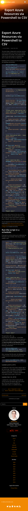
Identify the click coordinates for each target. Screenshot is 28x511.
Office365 (14, 447)
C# (14, 440)
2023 (14, 466)
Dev (14, 443)
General (14, 445)
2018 (14, 477)
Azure (9, 389)
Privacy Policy (14, 488)
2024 (14, 464)
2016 (14, 482)
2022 (14, 469)
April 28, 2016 (14, 48)
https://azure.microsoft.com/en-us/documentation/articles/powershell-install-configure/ (13, 225)
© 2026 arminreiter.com (7, 502)
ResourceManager (19, 390)
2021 (14, 471)
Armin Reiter (6, 48)
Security (14, 454)
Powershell (14, 389)
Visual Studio (14, 456)
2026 (14, 462)
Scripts (19, 389)
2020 (14, 473)
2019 (14, 475)
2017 (14, 480)
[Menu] (25, 2)
